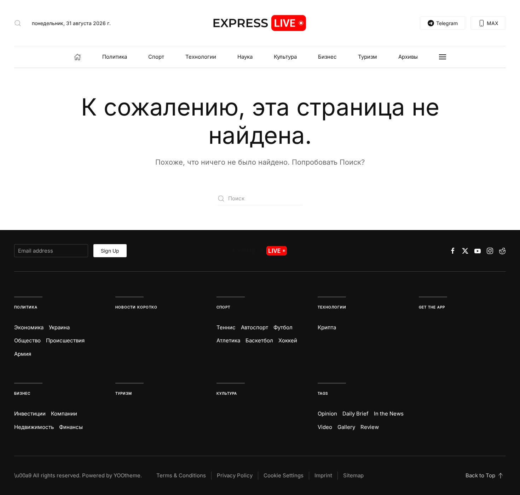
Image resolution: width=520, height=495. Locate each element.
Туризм (123, 393)
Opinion (327, 413)
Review (369, 427)
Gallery (346, 427)
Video (325, 427)
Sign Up (110, 251)
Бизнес (22, 393)
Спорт (223, 307)
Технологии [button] (200, 56)
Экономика (29, 327)
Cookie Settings (284, 475)
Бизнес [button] (327, 56)
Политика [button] (114, 56)
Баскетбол (259, 340)
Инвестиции (30, 413)
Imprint (323, 475)
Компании (64, 413)
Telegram (447, 23)
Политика (25, 307)
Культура (226, 393)
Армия (22, 353)
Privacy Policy (235, 475)
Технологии (332, 307)
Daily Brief (355, 413)
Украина (59, 327)
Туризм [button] (367, 56)
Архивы (408, 56)
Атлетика (228, 340)
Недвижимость (34, 427)
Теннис (226, 327)
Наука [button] (245, 56)
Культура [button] (285, 56)
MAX (492, 23)
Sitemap (353, 475)
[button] (17, 22)
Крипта (327, 327)
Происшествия (65, 340)
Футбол (283, 327)
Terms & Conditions (181, 475)
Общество (27, 340)
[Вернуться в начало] (260, 23)
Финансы (71, 427)
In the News (389, 413)
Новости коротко (136, 307)
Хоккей (287, 340)
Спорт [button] (156, 56)
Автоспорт (254, 327)
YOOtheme (127, 475)
